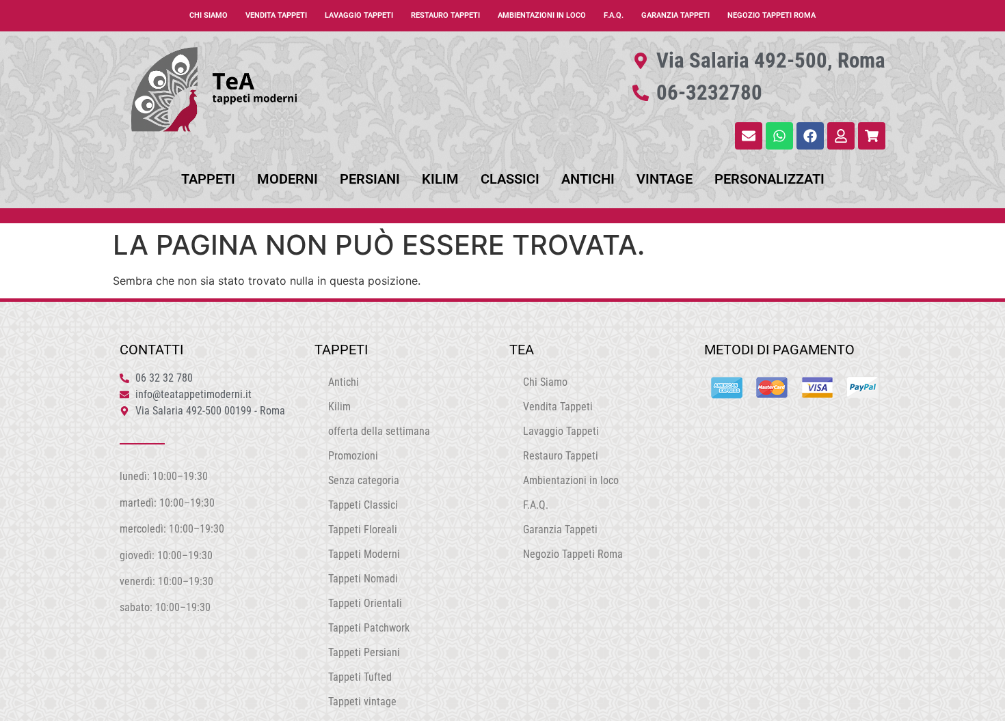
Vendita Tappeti (276, 15)
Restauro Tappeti (445, 15)
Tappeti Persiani (364, 652)
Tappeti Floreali (362, 529)
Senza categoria (363, 480)
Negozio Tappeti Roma (771, 15)
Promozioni (353, 455)
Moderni (287, 179)
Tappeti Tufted (360, 676)
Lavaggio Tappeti (359, 15)
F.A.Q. (614, 15)
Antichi (588, 179)
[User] (841, 136)
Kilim (440, 179)
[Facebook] (810, 136)
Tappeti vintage (362, 701)
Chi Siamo (208, 15)
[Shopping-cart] (871, 136)
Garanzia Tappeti (675, 15)
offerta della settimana (379, 431)
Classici (510, 179)
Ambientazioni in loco (542, 15)
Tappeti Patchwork (369, 627)
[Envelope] (748, 136)
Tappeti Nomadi (363, 578)
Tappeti (208, 179)
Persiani (370, 179)
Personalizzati (769, 179)
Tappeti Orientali (365, 603)
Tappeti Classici (363, 504)
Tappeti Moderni (364, 554)
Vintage (664, 179)
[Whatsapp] (779, 136)
